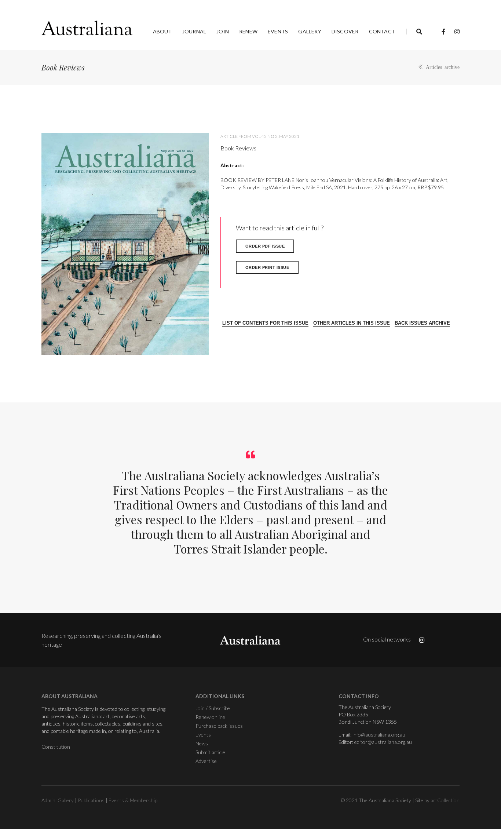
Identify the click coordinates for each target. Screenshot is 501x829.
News (201, 743)
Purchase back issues (219, 726)
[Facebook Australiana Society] (443, 31)
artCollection (445, 800)
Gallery (309, 31)
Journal (194, 31)
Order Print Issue (267, 267)
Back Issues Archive (422, 323)
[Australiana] (87, 28)
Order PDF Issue (265, 246)
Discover (345, 31)
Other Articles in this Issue (351, 323)
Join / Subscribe (212, 708)
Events (278, 31)
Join (222, 31)
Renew (248, 31)
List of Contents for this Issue (265, 323)
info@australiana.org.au (378, 734)
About (162, 31)
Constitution (55, 747)
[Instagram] (455, 31)
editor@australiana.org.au (383, 742)
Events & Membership (133, 800)
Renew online (210, 717)
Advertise (206, 761)
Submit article (210, 752)
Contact (382, 31)
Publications (91, 800)
